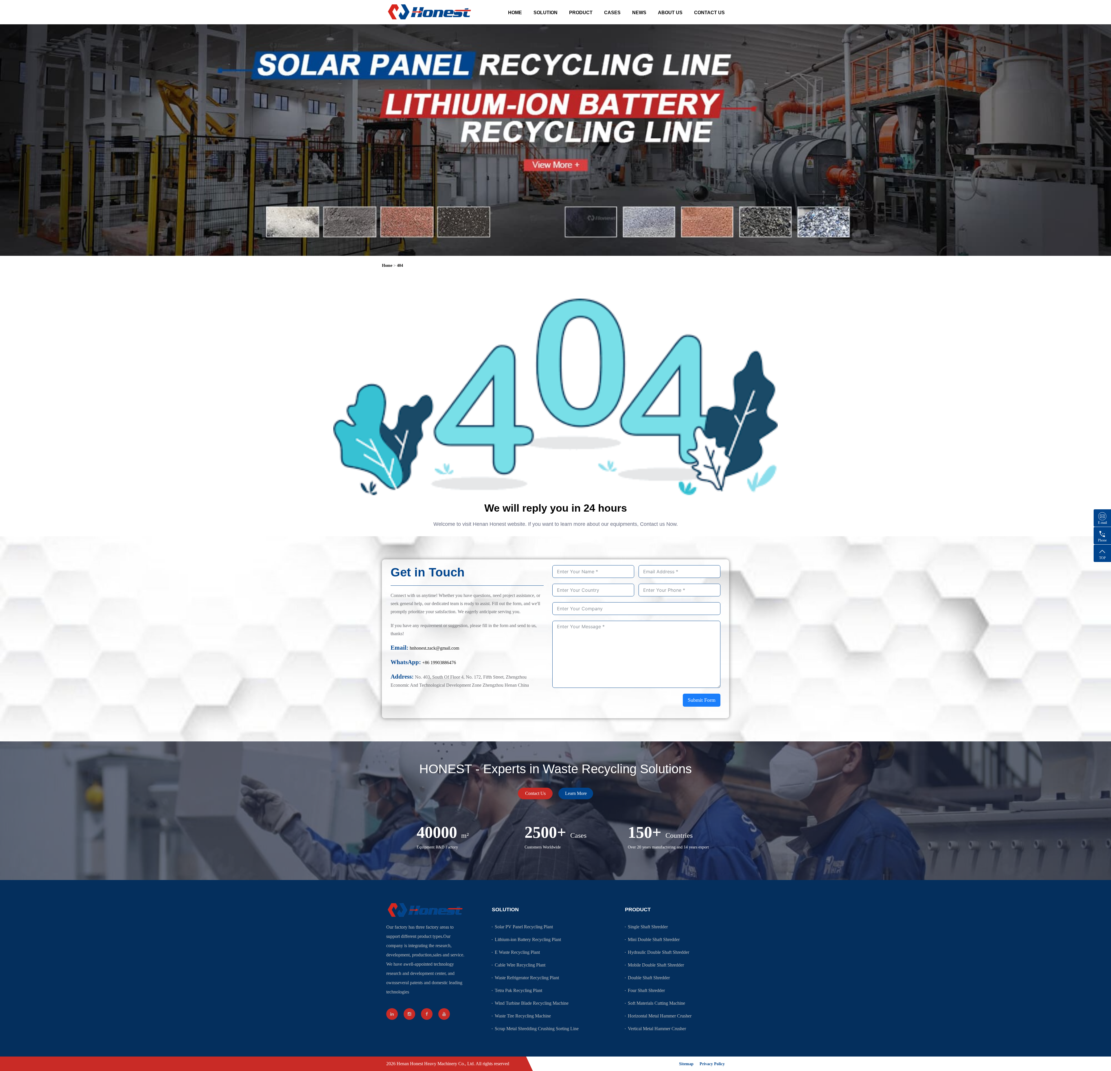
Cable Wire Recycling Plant (520, 964)
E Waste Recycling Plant (517, 952)
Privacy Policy (712, 1064)
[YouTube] (444, 1014)
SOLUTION (546, 12)
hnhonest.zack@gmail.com (434, 648)
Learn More (576, 793)
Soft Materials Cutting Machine (656, 1003)
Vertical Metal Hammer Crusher (657, 1028)
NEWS (639, 12)
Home (387, 265)
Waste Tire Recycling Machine (523, 1015)
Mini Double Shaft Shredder (654, 939)
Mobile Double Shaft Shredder (656, 964)
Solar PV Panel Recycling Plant (524, 926)
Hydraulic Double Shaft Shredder (658, 952)
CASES (612, 12)
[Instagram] (409, 1014)
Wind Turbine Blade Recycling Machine (532, 1003)
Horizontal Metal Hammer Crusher (659, 1015)
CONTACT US (709, 12)
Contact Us (535, 793)
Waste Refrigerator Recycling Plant (527, 977)
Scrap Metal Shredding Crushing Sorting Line (537, 1028)
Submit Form (701, 700)
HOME (515, 12)
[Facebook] (427, 1014)
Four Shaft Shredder (646, 990)
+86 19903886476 (439, 662)
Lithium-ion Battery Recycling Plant (528, 939)
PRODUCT (581, 12)
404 (400, 265)
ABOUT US (670, 12)
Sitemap (686, 1064)
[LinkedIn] (392, 1014)
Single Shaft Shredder (648, 926)
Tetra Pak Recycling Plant (518, 990)
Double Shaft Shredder (649, 977)
